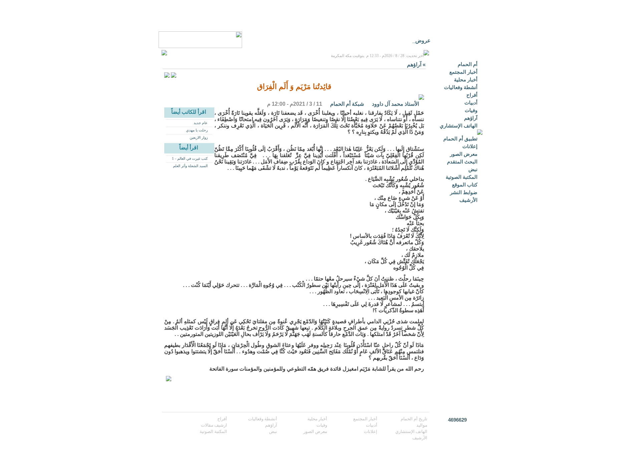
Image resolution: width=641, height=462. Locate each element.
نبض (472, 169)
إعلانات (469, 146)
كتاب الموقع (464, 184)
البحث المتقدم (462, 161)
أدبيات (470, 102)
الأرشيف (468, 200)
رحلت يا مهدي (197, 130)
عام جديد (201, 123)
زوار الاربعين (199, 137)
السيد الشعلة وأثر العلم (190, 166)
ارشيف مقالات (214, 425)
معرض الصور (463, 154)
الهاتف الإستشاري (458, 125)
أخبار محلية (465, 79)
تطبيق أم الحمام (460, 138)
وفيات (471, 110)
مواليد (421, 425)
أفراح (471, 95)
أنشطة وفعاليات (460, 87)
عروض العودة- (415, 40)
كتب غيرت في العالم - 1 (190, 158)
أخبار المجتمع (463, 72)
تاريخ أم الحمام (414, 418)
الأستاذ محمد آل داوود (395, 104)
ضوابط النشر (463, 192)
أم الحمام (467, 64)
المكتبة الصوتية (461, 177)
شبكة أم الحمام (347, 104)
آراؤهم (470, 118)
